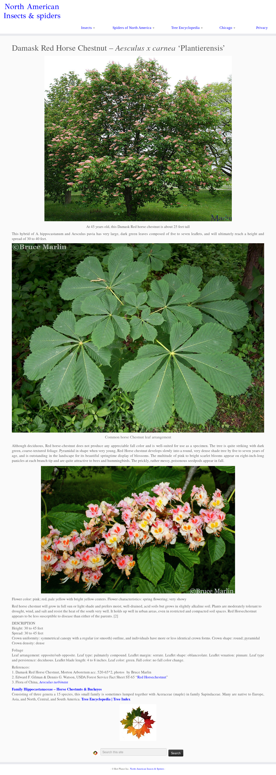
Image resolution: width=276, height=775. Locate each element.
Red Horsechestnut (151, 677)
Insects (87, 28)
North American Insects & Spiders (147, 768)
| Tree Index (120, 699)
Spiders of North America (132, 28)
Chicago (226, 28)
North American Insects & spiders (31, 11)
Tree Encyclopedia (186, 28)
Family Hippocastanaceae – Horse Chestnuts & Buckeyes (57, 689)
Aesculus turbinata (53, 681)
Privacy (262, 28)
